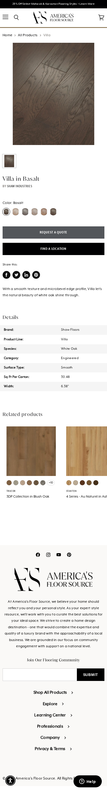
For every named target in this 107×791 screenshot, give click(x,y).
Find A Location (53, 249)
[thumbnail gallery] (9, 161)
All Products (27, 35)
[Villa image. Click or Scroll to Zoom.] (53, 96)
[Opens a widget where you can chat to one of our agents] (87, 781)
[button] (10, 780)
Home (7, 35)
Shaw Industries (19, 186)
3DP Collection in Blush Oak (27, 497)
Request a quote (53, 232)
